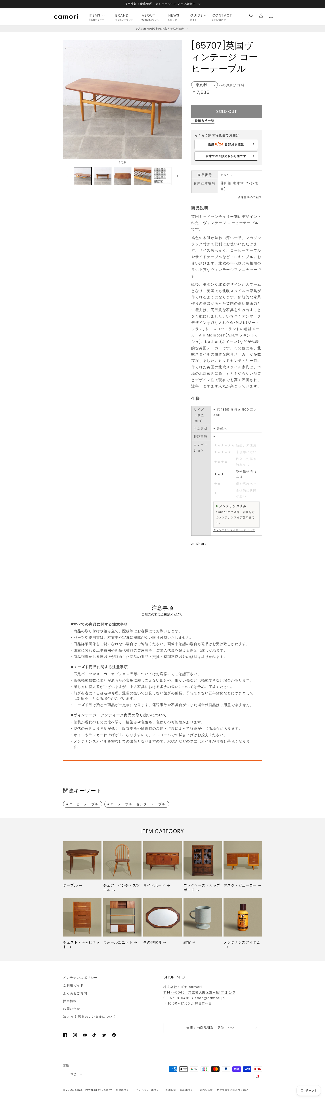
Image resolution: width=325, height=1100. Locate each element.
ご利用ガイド (73, 985)
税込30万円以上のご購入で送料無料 (161, 29)
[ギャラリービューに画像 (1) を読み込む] (83, 176)
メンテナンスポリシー (80, 977)
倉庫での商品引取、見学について (212, 1028)
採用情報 (70, 1001)
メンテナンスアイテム (242, 942)
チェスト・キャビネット (81, 945)
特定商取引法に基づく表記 (232, 1090)
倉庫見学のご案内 (250, 197)
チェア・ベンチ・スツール (121, 888)
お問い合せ (71, 1009)
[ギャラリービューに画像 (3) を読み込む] (123, 176)
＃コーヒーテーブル (82, 804)
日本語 (72, 1074)
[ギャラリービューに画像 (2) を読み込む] (102, 176)
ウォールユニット (118, 942)
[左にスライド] (68, 176)
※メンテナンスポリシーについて (234, 530)
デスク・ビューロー (240, 885)
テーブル (70, 885)
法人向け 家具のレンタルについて (89, 1016)
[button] (98, 16)
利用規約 (171, 1090)
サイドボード (154, 885)
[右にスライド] (177, 176)
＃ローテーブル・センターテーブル (136, 804)
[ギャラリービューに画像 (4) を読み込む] (142, 176)
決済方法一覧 (204, 121)
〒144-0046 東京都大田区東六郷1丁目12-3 (199, 992)
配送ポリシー (188, 1090)
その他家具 (152, 942)
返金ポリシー (124, 1090)
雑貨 (187, 942)
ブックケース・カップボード (202, 888)
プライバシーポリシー (149, 1090)
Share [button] (201, 543)
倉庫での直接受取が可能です (226, 156)
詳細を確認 (226, 144)
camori (79, 1090)
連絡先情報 (206, 1090)
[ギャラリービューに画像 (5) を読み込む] (163, 176)
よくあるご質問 (75, 993)
